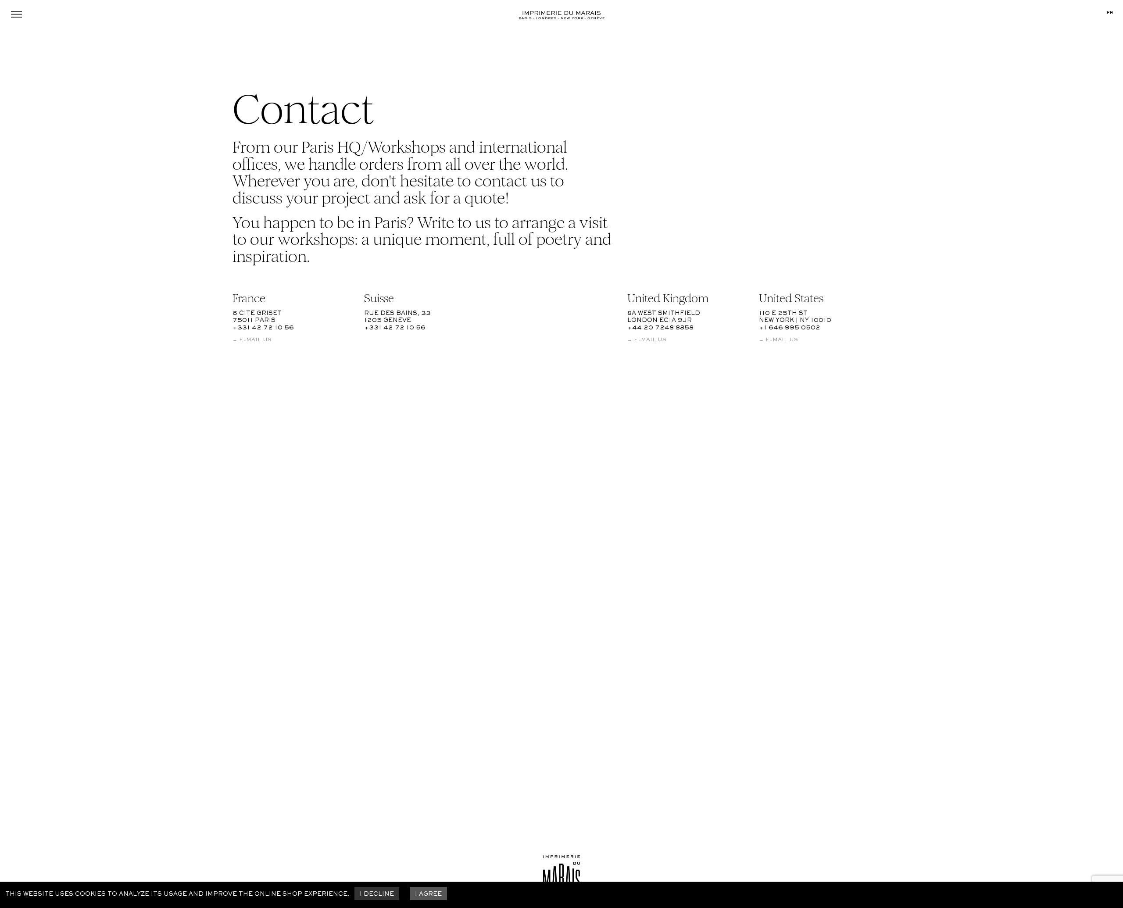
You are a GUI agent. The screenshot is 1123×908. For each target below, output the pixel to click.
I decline (377, 894)
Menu (17, 14)
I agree (428, 894)
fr (1110, 13)
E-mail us (255, 340)
